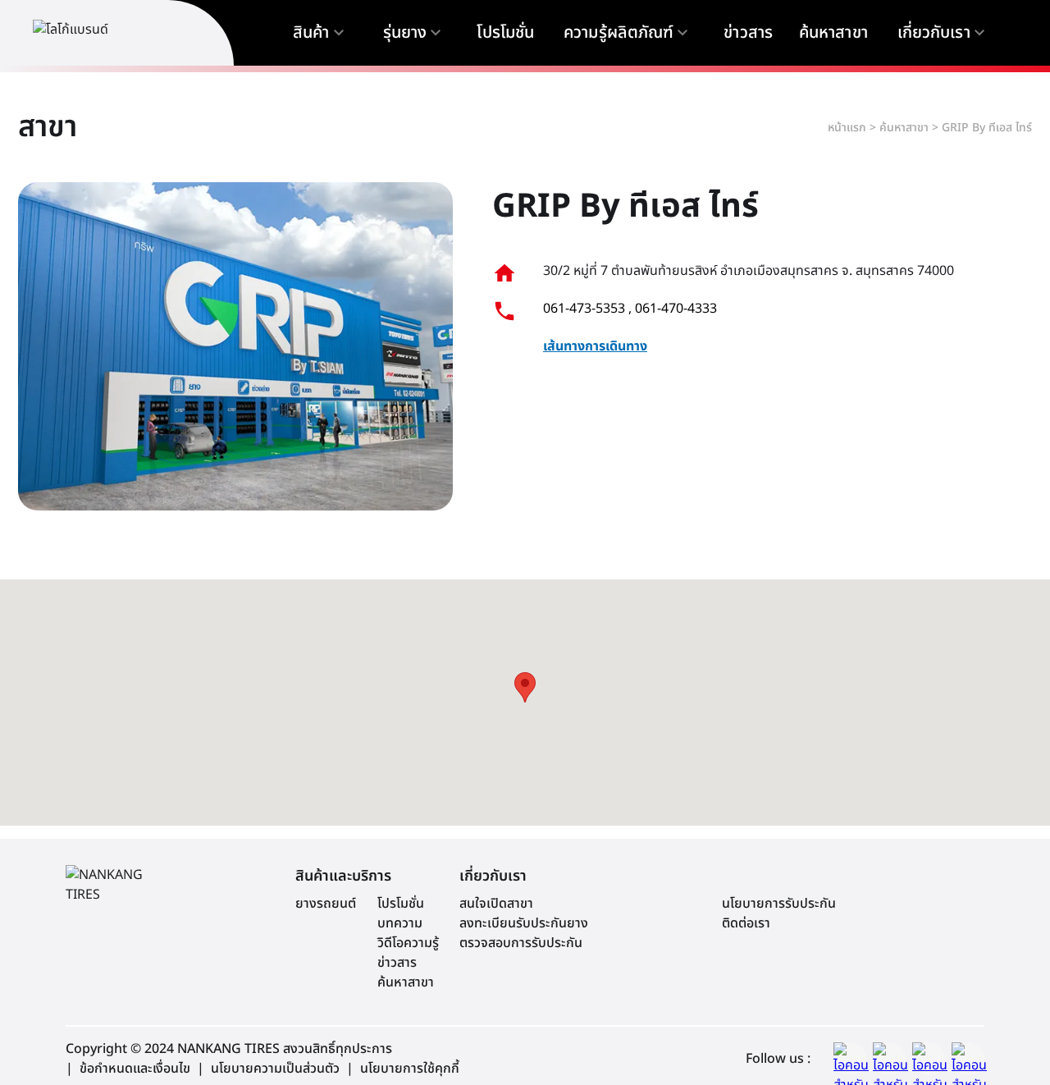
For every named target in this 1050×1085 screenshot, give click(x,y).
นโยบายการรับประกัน (779, 903)
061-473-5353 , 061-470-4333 (630, 308)
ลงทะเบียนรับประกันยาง (523, 923)
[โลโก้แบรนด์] (106, 33)
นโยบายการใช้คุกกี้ (409, 1068)
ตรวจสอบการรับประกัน (520, 943)
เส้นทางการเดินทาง (595, 346)
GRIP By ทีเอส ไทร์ (987, 127)
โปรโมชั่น (400, 903)
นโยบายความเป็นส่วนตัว (275, 1068)
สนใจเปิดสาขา (496, 903)
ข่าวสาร (397, 963)
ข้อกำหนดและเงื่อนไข (135, 1068)
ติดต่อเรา (746, 923)
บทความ (399, 923)
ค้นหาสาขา (904, 127)
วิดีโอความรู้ (408, 943)
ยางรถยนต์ (325, 903)
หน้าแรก (847, 127)
